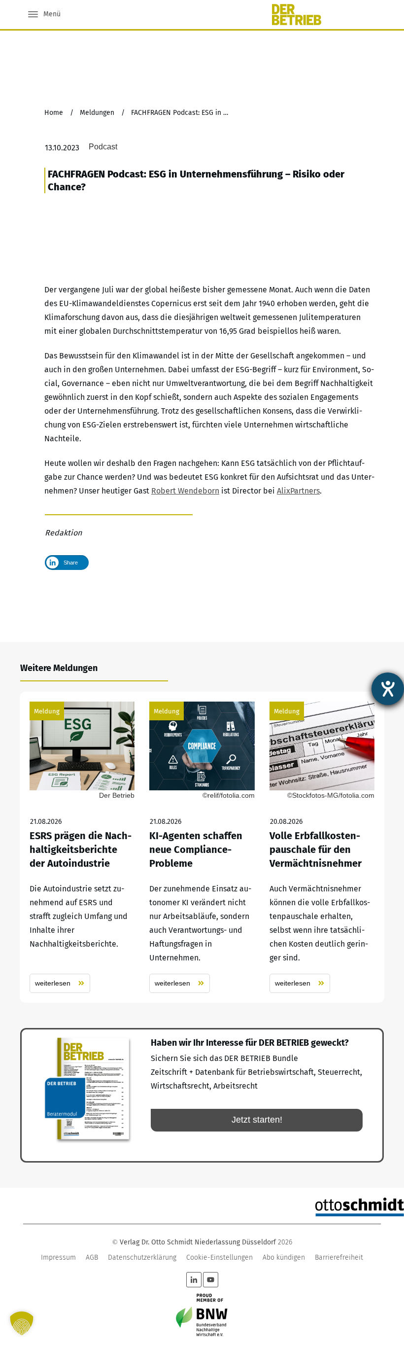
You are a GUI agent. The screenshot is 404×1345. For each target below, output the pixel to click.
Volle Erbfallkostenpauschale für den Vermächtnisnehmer (321, 847)
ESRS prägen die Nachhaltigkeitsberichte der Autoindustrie (82, 847)
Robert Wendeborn (185, 491)
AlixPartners (298, 491)
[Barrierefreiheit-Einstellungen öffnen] (387, 688)
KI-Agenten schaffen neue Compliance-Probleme (201, 847)
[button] (21, 1323)
